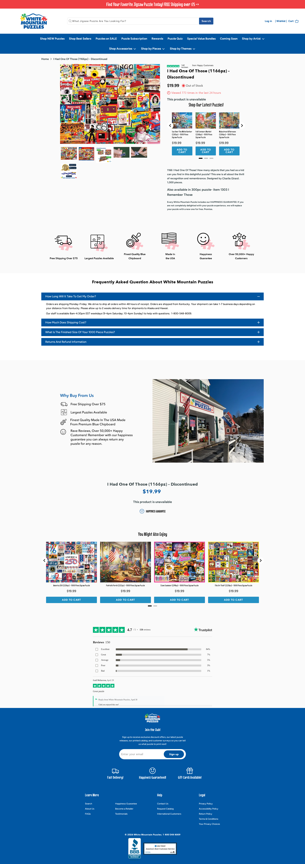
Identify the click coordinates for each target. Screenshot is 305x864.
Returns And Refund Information (65, 342)
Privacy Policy (206, 803)
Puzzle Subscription (134, 38)
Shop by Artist (251, 38)
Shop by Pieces (151, 48)
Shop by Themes (181, 48)
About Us (89, 808)
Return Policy (205, 814)
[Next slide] (242, 125)
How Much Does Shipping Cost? (65, 322)
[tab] (201, 158)
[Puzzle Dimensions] (104, 155)
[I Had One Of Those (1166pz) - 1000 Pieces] (69, 153)
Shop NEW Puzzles (52, 38)
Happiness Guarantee (126, 803)
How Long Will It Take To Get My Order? (70, 296)
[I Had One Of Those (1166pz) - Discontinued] (86, 154)
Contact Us (162, 803)
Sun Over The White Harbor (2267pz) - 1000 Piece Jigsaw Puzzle (182, 134)
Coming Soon (228, 38)
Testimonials (121, 814)
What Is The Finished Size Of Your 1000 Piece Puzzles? (80, 332)
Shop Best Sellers (80, 38)
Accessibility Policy (208, 808)
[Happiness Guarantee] (69, 171)
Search (88, 803)
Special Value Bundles (201, 38)
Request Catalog (165, 808)
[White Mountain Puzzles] (34, 21)
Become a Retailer (124, 808)
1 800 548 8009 (171, 834)
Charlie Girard (230, 178)
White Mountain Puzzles (147, 834)
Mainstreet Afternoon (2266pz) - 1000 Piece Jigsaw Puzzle (227, 134)
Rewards (157, 38)
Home (45, 58)
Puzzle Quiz (175, 38)
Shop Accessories (121, 48)
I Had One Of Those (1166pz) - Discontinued (80, 58)
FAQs (88, 814)
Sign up (174, 754)
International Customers (169, 814)
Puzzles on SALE (106, 38)
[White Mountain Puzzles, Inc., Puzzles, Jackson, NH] (134, 849)
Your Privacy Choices (209, 824)
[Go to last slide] (170, 125)
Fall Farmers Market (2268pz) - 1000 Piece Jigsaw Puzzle (204, 134)
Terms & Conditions (208, 819)
